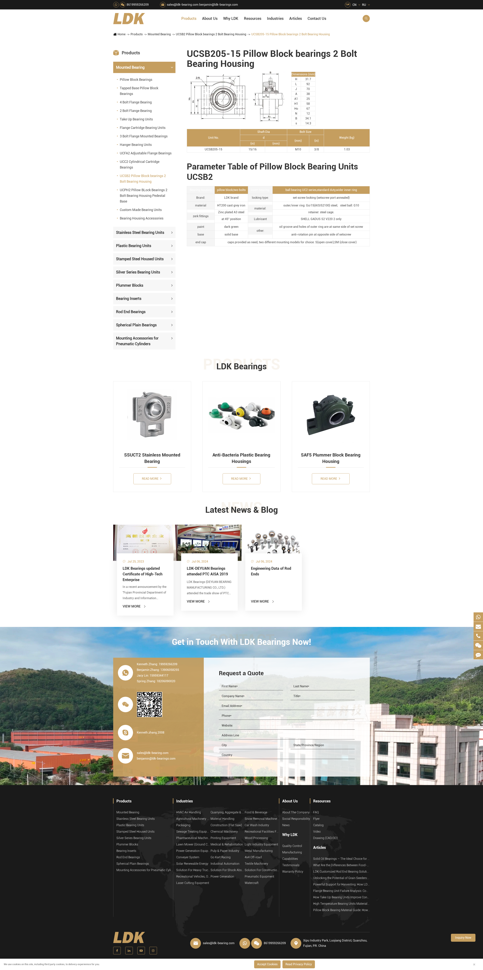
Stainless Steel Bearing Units (140, 232)
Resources (252, 18)
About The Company (296, 812)
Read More (150, 478)
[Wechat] (478, 645)
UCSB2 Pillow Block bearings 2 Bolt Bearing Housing (211, 34)
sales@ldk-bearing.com (182, 4)
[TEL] (478, 636)
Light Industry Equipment (261, 844)
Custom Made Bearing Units (141, 210)
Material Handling (222, 819)
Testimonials (290, 865)
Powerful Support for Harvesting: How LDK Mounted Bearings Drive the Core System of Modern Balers (341, 884)
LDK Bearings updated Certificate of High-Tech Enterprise (142, 574)
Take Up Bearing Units (136, 119)
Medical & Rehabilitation (227, 844)
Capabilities (290, 859)
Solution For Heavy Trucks (193, 870)
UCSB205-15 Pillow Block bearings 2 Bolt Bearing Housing (290, 34)
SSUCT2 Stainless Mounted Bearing (152, 458)
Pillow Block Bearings (136, 80)
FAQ (316, 812)
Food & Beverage (256, 812)
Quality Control (292, 846)
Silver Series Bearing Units (138, 272)
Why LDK (230, 18)
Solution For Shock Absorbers (228, 870)
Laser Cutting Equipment (192, 883)
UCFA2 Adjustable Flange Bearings (146, 153)
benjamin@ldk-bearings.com (218, 4)
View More (134, 606)
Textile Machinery (256, 863)
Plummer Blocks (129, 285)
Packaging (183, 825)
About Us (210, 18)
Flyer (316, 819)
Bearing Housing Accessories (141, 218)
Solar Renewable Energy (192, 863)
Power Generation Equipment (193, 851)
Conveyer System (187, 857)
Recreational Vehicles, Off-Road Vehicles (193, 876)
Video (317, 831)
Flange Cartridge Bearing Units (142, 128)
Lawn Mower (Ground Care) (193, 844)
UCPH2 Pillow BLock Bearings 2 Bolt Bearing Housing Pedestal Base (143, 195)
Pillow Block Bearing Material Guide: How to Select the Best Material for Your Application (341, 910)
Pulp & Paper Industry (225, 851)
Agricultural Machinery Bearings (193, 819)
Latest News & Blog (241, 510)
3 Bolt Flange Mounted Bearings (144, 136)
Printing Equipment (223, 838)
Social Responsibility (296, 819)
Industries (275, 18)
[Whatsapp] (478, 617)
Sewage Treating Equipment (193, 831)
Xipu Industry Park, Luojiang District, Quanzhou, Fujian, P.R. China (335, 943)
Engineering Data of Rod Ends (271, 571)
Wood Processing (256, 838)
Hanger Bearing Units (136, 145)
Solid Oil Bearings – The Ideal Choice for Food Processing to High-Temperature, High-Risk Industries (341, 859)
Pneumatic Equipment (259, 876)
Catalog (318, 825)
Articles (295, 18)
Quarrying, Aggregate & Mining (228, 812)
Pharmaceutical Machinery (193, 838)
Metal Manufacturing (259, 851)
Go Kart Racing (221, 857)
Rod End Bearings (130, 311)
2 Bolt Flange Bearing (136, 111)
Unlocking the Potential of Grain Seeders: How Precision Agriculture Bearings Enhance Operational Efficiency (341, 878)
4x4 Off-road (253, 857)
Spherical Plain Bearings (136, 325)
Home (121, 34)
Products (188, 18)
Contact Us (317, 18)
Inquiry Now (463, 937)
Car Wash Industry (257, 825)
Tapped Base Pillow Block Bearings (139, 91)
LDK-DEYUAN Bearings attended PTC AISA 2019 (207, 571)
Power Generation (222, 876)
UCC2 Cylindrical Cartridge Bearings (139, 164)
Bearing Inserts (128, 298)
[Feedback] (478, 654)
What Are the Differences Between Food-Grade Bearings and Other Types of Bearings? (341, 865)
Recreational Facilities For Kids (262, 831)
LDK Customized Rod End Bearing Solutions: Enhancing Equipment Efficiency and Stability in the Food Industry (341, 871)
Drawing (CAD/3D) (325, 838)
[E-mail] (478, 626)
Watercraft (251, 883)
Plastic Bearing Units (133, 245)
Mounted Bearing (159, 34)
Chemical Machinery (224, 831)
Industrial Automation (225, 863)
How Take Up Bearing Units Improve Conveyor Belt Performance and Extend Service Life (341, 897)
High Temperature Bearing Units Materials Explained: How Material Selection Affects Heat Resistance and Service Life (341, 903)
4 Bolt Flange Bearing (136, 102)
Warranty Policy (292, 871)
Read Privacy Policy (298, 964)
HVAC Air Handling (188, 812)
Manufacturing (292, 852)
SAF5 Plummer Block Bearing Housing (331, 458)
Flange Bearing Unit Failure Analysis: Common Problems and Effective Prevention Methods (341, 891)
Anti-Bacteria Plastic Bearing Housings (241, 458)
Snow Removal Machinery (262, 819)
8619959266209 (138, 4)
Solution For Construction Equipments (262, 870)
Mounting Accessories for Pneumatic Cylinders (137, 341)
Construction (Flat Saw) (226, 825)
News (286, 825)
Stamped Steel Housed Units (140, 259)
